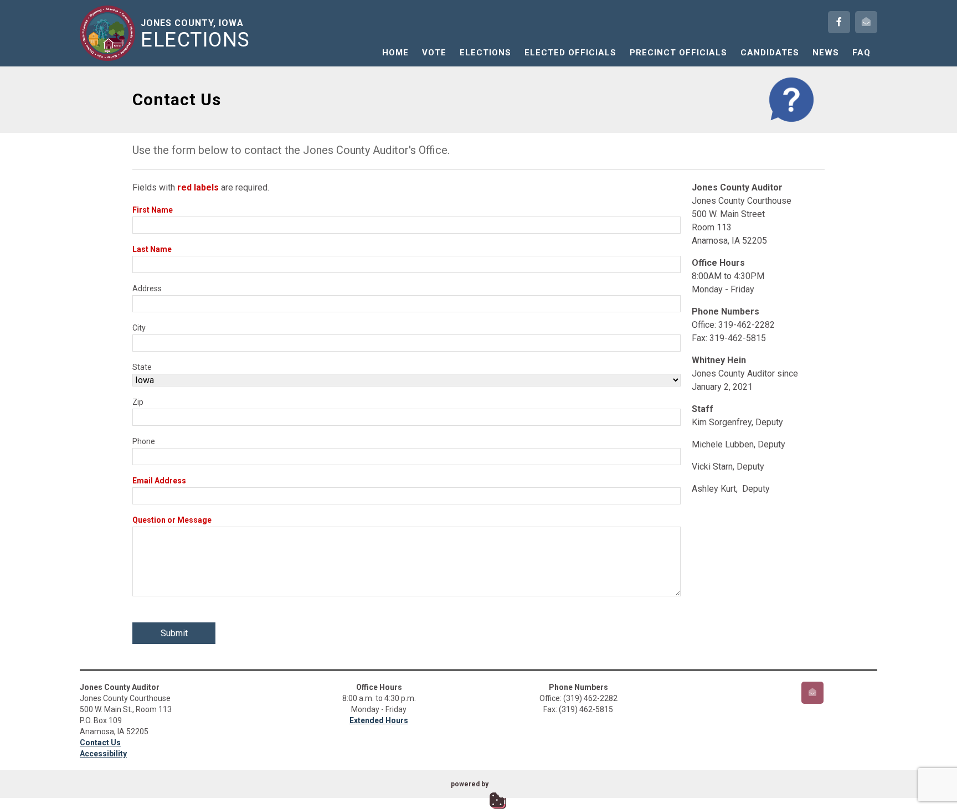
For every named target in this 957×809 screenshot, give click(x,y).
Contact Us (100, 742)
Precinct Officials (678, 53)
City (139, 327)
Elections (485, 53)
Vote (434, 53)
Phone (143, 441)
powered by (469, 784)
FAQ (861, 53)
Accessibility (103, 753)
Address (147, 288)
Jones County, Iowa (195, 34)
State (142, 367)
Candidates (769, 53)
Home (395, 53)
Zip (137, 402)
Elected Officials (570, 53)
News (825, 53)
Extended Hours (378, 720)
